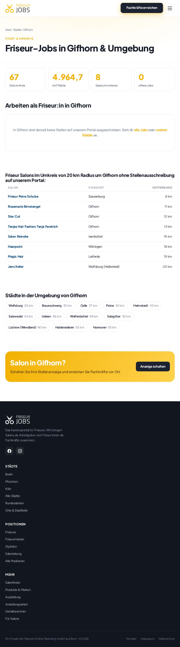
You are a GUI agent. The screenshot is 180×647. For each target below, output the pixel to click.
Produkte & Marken (18, 590)
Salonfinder (12, 583)
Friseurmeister (14, 539)
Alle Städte (12, 496)
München (11, 482)
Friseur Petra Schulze (23, 196)
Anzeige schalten (153, 366)
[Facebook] (9, 451)
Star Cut (14, 216)
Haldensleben (69, 327)
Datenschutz (167, 638)
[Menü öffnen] (170, 8)
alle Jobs (141, 130)
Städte (17, 29)
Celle (89, 306)
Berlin (9, 474)
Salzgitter (119, 316)
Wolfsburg (21, 306)
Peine (115, 306)
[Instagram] (20, 451)
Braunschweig (57, 306)
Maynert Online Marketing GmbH (44, 638)
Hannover (105, 327)
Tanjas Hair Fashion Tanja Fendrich (33, 227)
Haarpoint (15, 247)
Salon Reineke (18, 236)
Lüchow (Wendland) (28, 327)
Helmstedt (145, 306)
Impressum (147, 638)
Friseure (10, 532)
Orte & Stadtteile (16, 510)
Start (8, 29)
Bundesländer (14, 503)
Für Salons (12, 619)
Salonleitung (13, 554)
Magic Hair (15, 256)
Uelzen (51, 316)
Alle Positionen (15, 561)
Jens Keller (16, 267)
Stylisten (11, 546)
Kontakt (131, 638)
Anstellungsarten (16, 604)
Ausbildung (13, 597)
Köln (8, 489)
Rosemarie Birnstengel (24, 207)
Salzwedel (21, 316)
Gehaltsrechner (15, 611)
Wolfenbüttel (84, 316)
